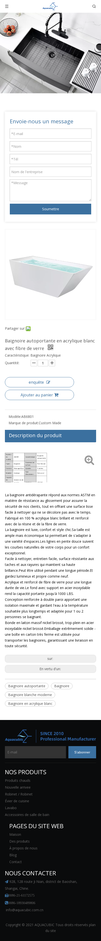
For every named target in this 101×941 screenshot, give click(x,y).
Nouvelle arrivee (18, 787)
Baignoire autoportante (26, 686)
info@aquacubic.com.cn (24, 910)
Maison (15, 834)
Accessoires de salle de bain (27, 814)
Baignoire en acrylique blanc (30, 703)
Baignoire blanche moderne (30, 694)
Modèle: (15, 416)
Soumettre (50, 209)
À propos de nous (23, 848)
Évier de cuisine (17, 801)
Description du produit (35, 435)
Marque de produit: (24, 423)
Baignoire (61, 686)
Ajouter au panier (37, 395)
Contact (15, 861)
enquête (36, 382)
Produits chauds (17, 780)
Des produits (19, 841)
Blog (13, 855)
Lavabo (11, 807)
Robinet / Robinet (19, 794)
